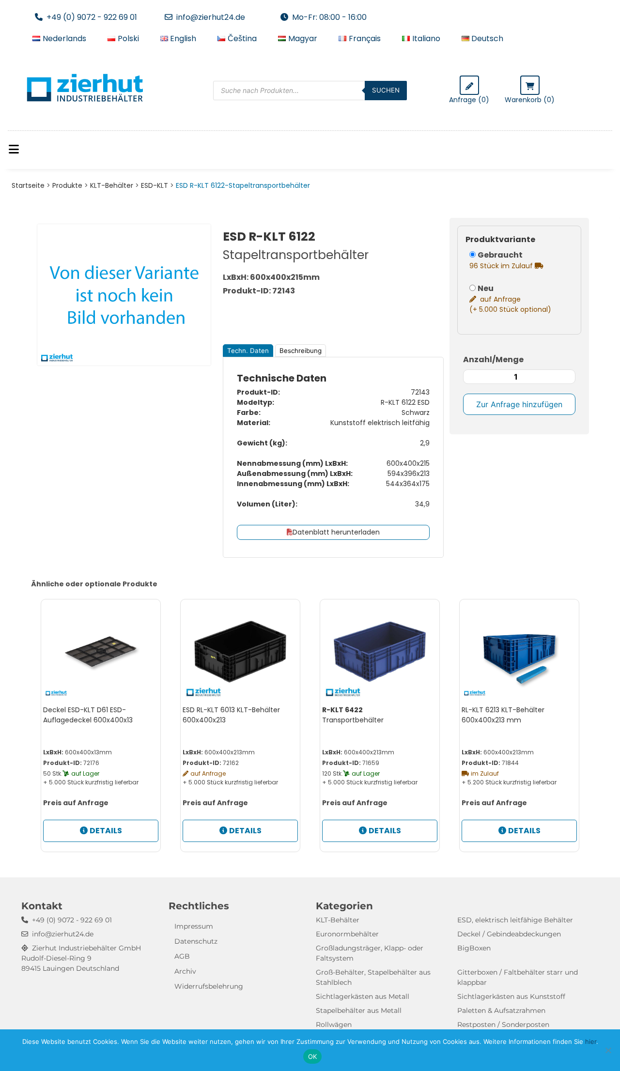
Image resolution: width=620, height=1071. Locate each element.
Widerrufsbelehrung (208, 986)
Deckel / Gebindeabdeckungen (509, 934)
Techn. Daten (248, 350)
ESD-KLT (154, 185)
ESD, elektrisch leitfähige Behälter (515, 920)
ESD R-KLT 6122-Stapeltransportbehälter (243, 185)
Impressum (193, 926)
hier (590, 1041)
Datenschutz (195, 941)
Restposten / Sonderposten (503, 1024)
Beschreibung (300, 350)
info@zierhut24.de (210, 17)
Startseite (28, 185)
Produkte (67, 185)
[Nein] (608, 1050)
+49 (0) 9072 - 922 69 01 (91, 17)
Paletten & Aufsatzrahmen (501, 1010)
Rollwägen (334, 1024)
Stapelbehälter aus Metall (359, 1010)
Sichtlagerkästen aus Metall (362, 996)
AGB (182, 956)
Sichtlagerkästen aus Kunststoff (511, 996)
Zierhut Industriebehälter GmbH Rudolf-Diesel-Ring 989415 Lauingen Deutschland (81, 958)
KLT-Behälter (111, 185)
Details (106, 830)
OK (312, 1056)
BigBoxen (474, 948)
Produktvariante (500, 239)
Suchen (386, 90)
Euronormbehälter (347, 934)
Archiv (185, 971)
